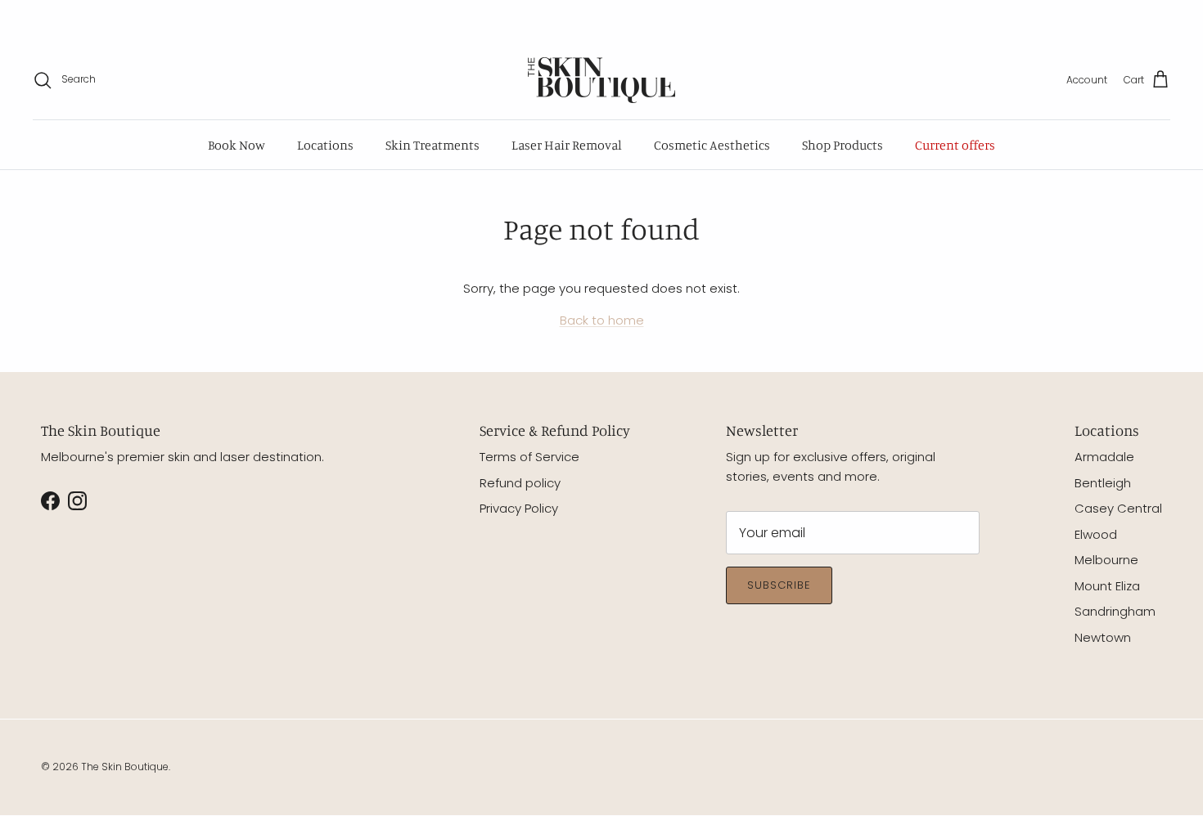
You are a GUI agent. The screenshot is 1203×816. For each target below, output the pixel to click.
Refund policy (520, 482)
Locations (325, 145)
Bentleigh (1103, 482)
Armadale (1104, 456)
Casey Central (1118, 508)
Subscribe (779, 585)
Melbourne (1106, 559)
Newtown (1103, 637)
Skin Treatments (432, 145)
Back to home (602, 320)
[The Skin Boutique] (601, 80)
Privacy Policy (519, 508)
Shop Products (842, 145)
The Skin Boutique (125, 766)
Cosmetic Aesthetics (712, 145)
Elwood (1096, 534)
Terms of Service (529, 456)
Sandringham (1115, 611)
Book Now (236, 145)
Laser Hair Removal (566, 145)
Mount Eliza (1107, 585)
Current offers (955, 145)
